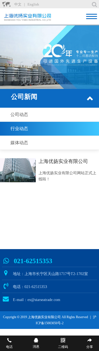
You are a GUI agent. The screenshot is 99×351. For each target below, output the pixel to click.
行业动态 (19, 128)
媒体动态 (19, 142)
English (33, 4)
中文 (17, 4)
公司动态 (19, 114)
